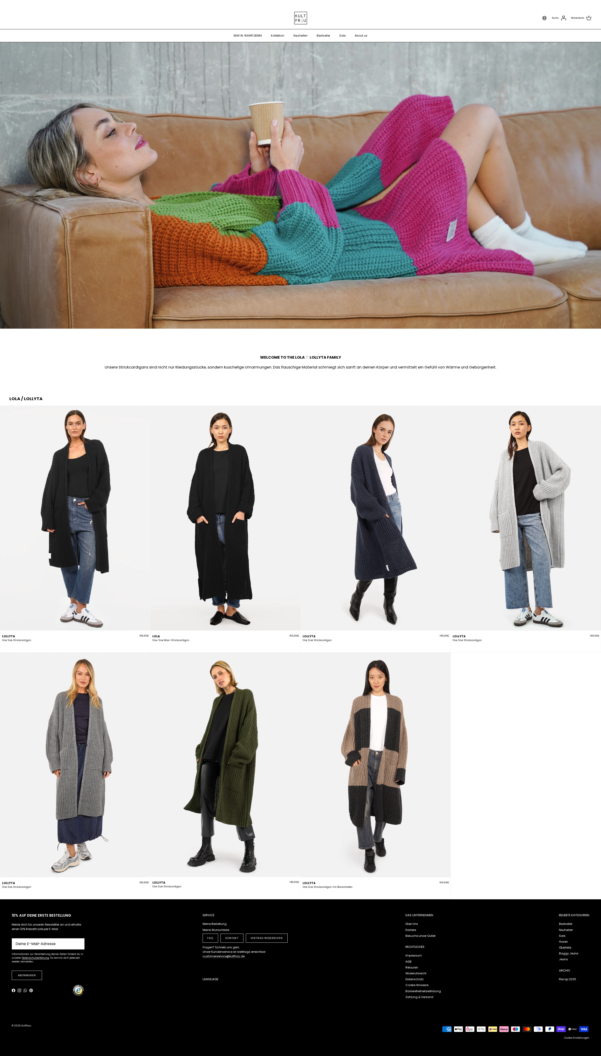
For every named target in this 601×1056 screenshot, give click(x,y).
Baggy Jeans (568, 953)
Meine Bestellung (215, 924)
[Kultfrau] (300, 18)
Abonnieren (27, 975)
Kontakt (232, 938)
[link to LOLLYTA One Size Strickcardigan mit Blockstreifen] (376, 765)
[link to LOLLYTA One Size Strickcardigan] (75, 518)
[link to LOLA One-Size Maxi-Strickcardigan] (225, 518)
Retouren (411, 967)
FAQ (210, 938)
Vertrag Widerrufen (266, 938)
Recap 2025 (567, 979)
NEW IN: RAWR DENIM (248, 36)
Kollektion (277, 36)
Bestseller (323, 36)
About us (361, 36)
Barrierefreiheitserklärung (423, 991)
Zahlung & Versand (419, 997)
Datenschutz (414, 979)
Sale (342, 36)
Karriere (410, 930)
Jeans (563, 959)
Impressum (413, 955)
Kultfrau (26, 1025)
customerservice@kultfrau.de (224, 956)
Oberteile (565, 948)
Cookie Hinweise (416, 985)
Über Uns (411, 924)
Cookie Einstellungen (576, 1038)
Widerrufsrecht (415, 973)
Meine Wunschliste (216, 930)
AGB (408, 962)
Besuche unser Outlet (420, 936)
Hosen (563, 942)
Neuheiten (300, 36)
